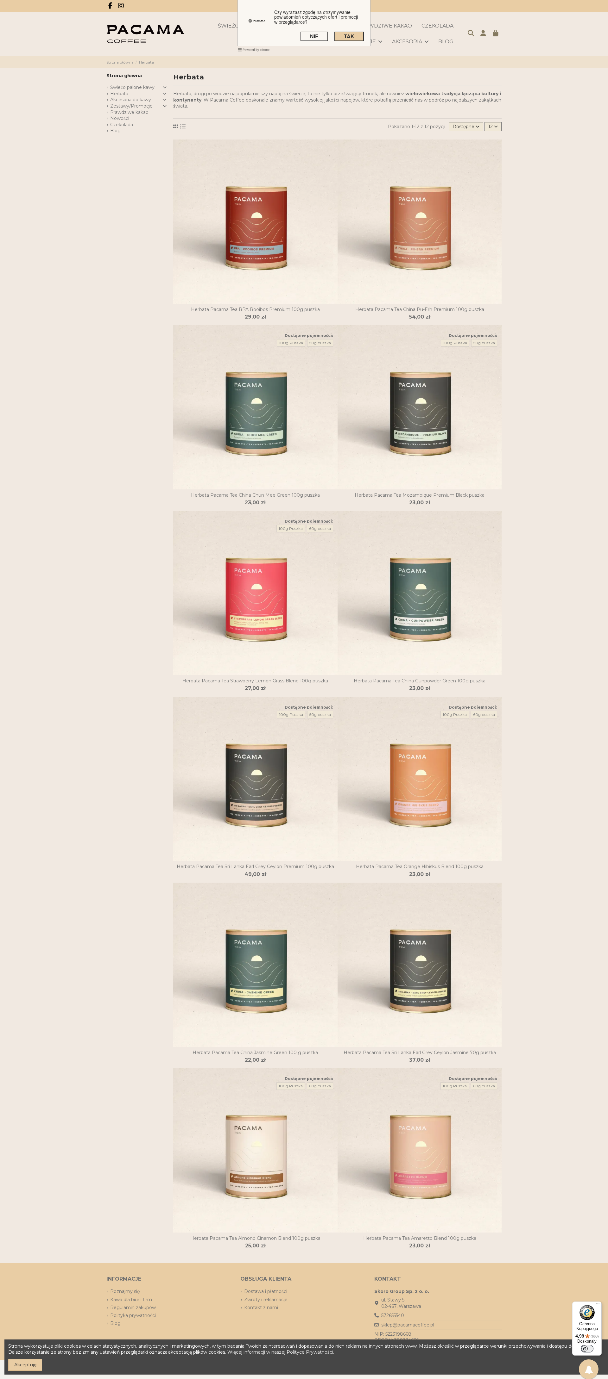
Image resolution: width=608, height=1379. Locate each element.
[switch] (587, 1348)
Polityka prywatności (133, 1315)
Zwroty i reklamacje (266, 1299)
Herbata (119, 93)
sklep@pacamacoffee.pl (407, 1325)
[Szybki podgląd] (259, 301)
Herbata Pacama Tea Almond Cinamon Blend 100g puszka (255, 1238)
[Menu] (598, 1305)
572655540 (392, 1315)
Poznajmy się (125, 1291)
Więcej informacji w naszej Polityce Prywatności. (280, 1352)
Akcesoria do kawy (130, 99)
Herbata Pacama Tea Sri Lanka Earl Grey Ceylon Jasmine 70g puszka (420, 1052)
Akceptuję (25, 1365)
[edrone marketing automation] (253, 49)
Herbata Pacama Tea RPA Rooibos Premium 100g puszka (255, 309)
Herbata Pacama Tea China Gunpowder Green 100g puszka (419, 681)
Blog (115, 131)
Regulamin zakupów (133, 1307)
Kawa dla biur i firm (131, 1299)
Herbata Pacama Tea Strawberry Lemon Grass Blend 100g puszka (255, 681)
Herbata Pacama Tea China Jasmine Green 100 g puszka (255, 1052)
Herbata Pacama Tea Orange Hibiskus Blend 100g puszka (420, 866)
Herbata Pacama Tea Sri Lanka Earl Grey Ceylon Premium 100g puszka (255, 866)
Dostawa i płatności (265, 1291)
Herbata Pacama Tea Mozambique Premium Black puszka (419, 495)
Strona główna (124, 75)
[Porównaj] (250, 301)
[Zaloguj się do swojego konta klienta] (483, 33)
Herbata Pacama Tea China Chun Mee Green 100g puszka (255, 495)
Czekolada (121, 124)
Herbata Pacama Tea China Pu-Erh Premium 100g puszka (419, 309)
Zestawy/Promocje (131, 106)
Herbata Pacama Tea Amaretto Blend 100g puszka (419, 1238)
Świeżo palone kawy (132, 87)
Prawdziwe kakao (129, 112)
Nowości (119, 118)
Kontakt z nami (261, 1307)
